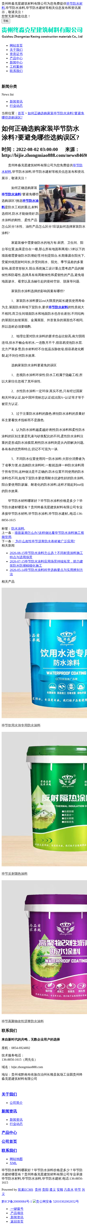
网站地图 (16, 1159)
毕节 (77, 1189)
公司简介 (16, 1102)
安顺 (60, 1189)
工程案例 (16, 66)
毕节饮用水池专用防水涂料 (21, 725)
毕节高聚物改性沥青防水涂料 (23, 1021)
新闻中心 (16, 62)
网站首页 (16, 45)
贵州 (38, 1189)
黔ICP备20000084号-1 (17, 1201)
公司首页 (9, 1141)
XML (13, 1163)
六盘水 (69, 1189)
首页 (21, 113)
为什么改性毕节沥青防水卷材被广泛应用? (45, 541)
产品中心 (16, 58)
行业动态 (16, 105)
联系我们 (16, 71)
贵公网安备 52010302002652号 (57, 1201)
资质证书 (16, 54)
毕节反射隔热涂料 (15, 873)
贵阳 (45, 1189)
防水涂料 (17, 528)
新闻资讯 (16, 101)
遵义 (52, 1189)
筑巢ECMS (25, 1189)
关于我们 (16, 49)
